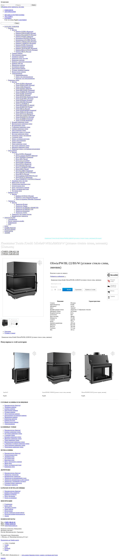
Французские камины (19, 72)
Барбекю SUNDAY (10, 494)
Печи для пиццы (9, 496)
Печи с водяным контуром (20, 189)
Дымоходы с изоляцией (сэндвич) (15, 481)
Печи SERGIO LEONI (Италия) (26, 172)
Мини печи (8, 463)
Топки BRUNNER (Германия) (25, 90)
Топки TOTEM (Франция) (24, 120)
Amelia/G (5, 392)
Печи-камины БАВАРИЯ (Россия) (26, 176)
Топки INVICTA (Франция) (24, 113)
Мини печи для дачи (18, 182)
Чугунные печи (17, 191)
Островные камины (18, 67)
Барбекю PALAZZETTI (11, 493)
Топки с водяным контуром (20, 139)
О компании (8, 504)
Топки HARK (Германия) (24, 93)
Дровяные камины (18, 56)
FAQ (9, 224)
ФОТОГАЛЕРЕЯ (9, 229)
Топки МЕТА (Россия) (23, 108)
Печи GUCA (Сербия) (23, 160)
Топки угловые (16, 142)
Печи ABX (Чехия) (22, 159)
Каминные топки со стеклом (21, 132)
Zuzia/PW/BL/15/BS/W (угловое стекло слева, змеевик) (56, 392)
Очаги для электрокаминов (24, 77)
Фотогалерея (8, 511)
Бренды (14, 30)
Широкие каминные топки (20, 147)
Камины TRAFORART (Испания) (26, 48)
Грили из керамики (10, 498)
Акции (6, 516)
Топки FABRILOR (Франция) (25, 92)
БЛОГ (6, 226)
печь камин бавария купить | (31, 555)
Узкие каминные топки (19, 144)
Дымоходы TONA (21, 212)
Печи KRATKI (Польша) (23, 165)
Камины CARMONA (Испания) (26, 43)
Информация (12, 222)
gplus (6, 546)
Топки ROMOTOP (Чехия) (24, 107)
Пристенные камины (18, 68)
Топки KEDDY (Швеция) (24, 88)
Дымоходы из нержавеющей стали (15, 478)
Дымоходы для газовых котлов (21, 214)
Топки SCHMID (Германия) (24, 119)
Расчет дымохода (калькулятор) (14, 512)
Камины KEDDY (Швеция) (24, 36)
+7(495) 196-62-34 (10, 251)
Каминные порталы (18, 60)
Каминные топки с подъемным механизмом (26, 149)
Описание (7, 331)
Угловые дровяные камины (20, 70)
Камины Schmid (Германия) (24, 46)
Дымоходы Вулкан (22, 204)
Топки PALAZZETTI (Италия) (25, 115)
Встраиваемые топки (18, 125)
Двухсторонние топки (19, 130)
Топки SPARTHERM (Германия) (26, 110)
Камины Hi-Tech (9, 420)
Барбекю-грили (13, 192)
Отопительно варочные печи (21, 184)
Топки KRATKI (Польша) (24, 102)
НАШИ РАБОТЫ (10, 228)
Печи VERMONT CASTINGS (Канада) (28, 179)
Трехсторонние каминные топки (14, 445)
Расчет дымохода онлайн (16, 221)
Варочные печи (9, 460)
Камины (10, 28)
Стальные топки (17, 137)
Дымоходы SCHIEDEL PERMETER (27, 207)
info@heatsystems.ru (11, 525)
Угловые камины (9, 412)
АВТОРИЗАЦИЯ (10, 11)
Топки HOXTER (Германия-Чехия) (27, 97)
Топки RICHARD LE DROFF (25, 105)
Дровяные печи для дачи (20, 181)
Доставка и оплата (10, 507)
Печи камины (12, 150)
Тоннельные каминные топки (13, 447)
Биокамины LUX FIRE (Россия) (26, 40)
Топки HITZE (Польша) (23, 95)
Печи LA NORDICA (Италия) (25, 167)
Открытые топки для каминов (21, 135)
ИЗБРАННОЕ (8, 10)
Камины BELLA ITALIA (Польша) (27, 50)
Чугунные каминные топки (20, 145)
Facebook (7, 548)
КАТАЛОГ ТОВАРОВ (11, 26)
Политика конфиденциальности (14, 514)
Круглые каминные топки (20, 134)
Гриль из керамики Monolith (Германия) (28, 199)
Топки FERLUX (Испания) (24, 112)
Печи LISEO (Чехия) (22, 169)
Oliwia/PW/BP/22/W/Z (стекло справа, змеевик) (94, 392)
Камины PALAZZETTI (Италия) (26, 35)
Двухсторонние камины (12, 414)
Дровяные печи (9, 456)
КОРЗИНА (8, 18)
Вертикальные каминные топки (22, 124)
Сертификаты (12, 219)
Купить (69, 289)
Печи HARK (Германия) (23, 162)
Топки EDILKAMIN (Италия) (25, 85)
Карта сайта (8, 506)
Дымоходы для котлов (11, 475)
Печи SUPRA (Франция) (23, 154)
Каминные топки (13, 80)
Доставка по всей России (113, 286)
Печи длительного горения (20, 187)
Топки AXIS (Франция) (23, 87)
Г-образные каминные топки (21, 127)
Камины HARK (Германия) (24, 45)
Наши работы (8, 509)
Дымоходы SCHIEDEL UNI (24, 209)
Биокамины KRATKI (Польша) (25, 38)
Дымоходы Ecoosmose (23, 211)
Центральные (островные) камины (15, 415)
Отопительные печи (18, 186)
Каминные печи (9, 466)
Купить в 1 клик (90, 289)
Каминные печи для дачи (20, 58)
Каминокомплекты (22, 75)
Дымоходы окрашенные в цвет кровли (16, 480)
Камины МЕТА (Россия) (23, 51)
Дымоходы (11, 201)
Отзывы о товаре (9, 333)
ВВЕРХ (3, 558)
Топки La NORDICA (22, 103)
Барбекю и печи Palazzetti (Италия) (27, 197)
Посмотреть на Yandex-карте (10, 540)
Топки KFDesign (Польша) (24, 100)
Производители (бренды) (12, 405)
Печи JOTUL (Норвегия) (23, 164)
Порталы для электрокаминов (25, 78)
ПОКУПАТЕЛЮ (9, 217)
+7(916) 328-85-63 (10, 254)
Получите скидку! (112, 280)
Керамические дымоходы (20, 216)
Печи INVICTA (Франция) (24, 177)
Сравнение (78, 289)
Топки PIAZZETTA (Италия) (25, 117)
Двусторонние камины (19, 55)
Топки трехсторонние (19, 140)
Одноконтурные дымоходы (13, 483)
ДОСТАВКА (8, 16)
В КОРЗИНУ (22, 20)
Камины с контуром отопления (22, 62)
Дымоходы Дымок (21, 206)
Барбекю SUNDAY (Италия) (25, 196)
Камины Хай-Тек (17, 63)
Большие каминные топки (20, 122)
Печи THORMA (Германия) (24, 157)
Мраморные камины (18, 65)
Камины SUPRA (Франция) (24, 31)
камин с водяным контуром (49, 555)
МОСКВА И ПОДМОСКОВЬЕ (14, 15)
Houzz (6, 550)
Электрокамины (17, 73)
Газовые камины (17, 53)
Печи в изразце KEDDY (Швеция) (26, 155)
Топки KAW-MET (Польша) (24, 98)
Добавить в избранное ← (58, 276)
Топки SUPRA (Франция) (24, 83)
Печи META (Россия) (22, 174)
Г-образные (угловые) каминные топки (16, 443)
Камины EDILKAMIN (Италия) (26, 33)
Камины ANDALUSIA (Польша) (26, 41)
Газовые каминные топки (20, 129)
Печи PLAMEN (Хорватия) (24, 171)
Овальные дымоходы (11, 485)
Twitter (6, 545)
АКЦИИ (7, 233)
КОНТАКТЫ (8, 231)
